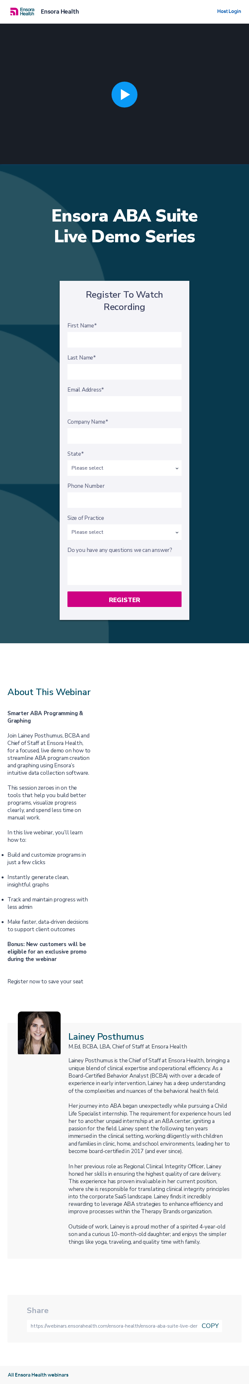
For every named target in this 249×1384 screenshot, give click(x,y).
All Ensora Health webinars (38, 1375)
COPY (210, 1325)
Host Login (229, 11)
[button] (124, 94)
